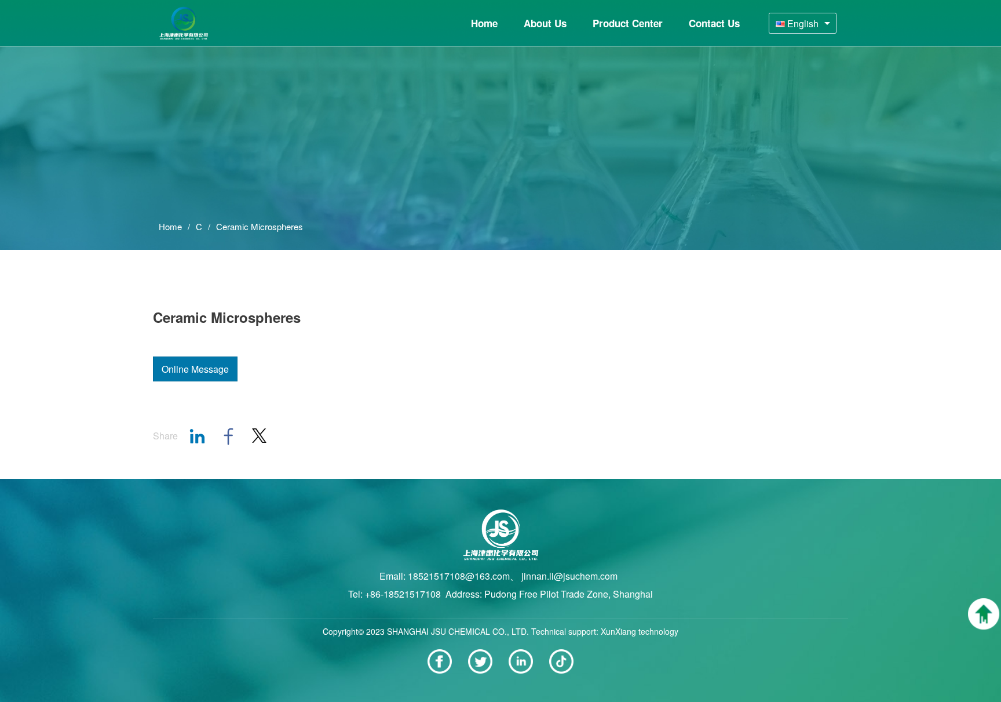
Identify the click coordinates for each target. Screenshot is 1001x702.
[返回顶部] (983, 614)
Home (170, 226)
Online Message (195, 369)
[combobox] (802, 23)
